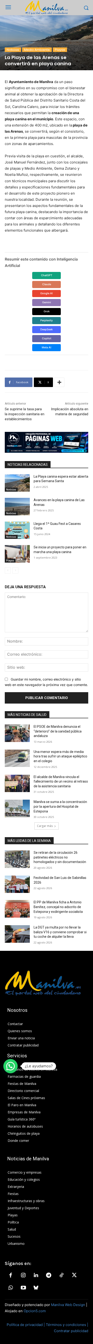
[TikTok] (61, 1275)
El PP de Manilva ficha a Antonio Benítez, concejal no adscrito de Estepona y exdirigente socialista (58, 906)
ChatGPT (46, 275)
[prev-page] (8, 570)
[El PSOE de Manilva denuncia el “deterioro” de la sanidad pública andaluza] (17, 733)
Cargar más (45, 826)
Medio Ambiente (37, 49)
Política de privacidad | (26, 1324)
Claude (46, 284)
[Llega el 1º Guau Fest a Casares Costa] (17, 530)
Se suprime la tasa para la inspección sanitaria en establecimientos (24, 414)
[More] (59, 382)
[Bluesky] (36, 1288)
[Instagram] (23, 1275)
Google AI (46, 293)
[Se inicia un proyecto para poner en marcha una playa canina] (17, 554)
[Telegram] (48, 1275)
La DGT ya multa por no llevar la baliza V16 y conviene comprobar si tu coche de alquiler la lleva (60, 931)
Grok (47, 311)
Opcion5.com (35, 1311)
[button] (10, 1066)
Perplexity (46, 320)
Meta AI (46, 347)
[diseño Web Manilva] (46, 442)
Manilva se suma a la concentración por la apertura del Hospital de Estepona (60, 806)
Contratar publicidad (71, 1331)
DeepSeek (46, 329)
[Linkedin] (36, 1275)
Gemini (46, 302)
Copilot (46, 338)
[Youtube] (23, 1288)
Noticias (13, 49)
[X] (74, 1275)
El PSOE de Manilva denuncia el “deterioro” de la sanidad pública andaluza (58, 731)
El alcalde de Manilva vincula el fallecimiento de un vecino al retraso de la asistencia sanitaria (61, 781)
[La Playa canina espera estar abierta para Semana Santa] (17, 483)
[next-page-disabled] (15, 570)
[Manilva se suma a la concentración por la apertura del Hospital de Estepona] (17, 808)
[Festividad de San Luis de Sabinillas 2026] (17, 884)
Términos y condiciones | (67, 1324)
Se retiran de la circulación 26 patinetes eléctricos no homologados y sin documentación (60, 857)
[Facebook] (10, 1275)
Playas (60, 49)
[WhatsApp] (10, 1288)
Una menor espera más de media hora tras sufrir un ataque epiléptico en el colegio (60, 756)
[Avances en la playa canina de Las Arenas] (17, 506)
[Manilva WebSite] (46, 7)
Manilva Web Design (68, 1304)
